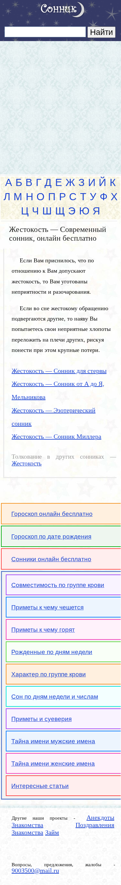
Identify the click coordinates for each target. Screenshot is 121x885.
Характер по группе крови (48, 674)
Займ (52, 832)
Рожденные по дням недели (51, 652)
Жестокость (27, 463)
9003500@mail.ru (35, 870)
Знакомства (27, 824)
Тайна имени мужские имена (53, 741)
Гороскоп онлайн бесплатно (52, 513)
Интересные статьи (40, 785)
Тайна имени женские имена (53, 763)
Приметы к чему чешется (47, 607)
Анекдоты (100, 817)
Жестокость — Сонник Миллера (56, 436)
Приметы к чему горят (43, 629)
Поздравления (95, 824)
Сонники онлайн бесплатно (51, 559)
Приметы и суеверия (41, 719)
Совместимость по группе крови (57, 585)
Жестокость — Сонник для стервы (59, 370)
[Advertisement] (60, 105)
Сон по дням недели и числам (54, 696)
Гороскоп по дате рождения (51, 536)
